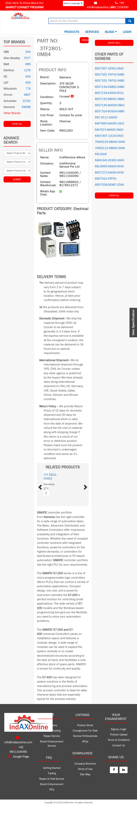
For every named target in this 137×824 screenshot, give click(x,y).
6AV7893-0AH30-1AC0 (109, 123)
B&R (6, 64)
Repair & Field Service (51, 778)
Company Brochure (85, 763)
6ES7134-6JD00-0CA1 (109, 93)
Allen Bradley (12, 58)
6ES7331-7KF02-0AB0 (109, 74)
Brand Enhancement (51, 784)
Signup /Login (118, 729)
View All (17, 123)
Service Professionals (85, 736)
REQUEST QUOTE (85, 40)
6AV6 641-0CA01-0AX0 (109, 160)
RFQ (51, 789)
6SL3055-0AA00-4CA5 (109, 166)
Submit (17, 179)
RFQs (85, 741)
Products (71, 32)
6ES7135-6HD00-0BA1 (110, 105)
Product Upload (118, 734)
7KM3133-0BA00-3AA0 (110, 142)
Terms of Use (85, 769)
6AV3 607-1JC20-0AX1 (109, 136)
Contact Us (118, 745)
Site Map (85, 774)
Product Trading (51, 730)
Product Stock (85, 725)
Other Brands (12, 113)
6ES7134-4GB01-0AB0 (109, 87)
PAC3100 (101, 154)
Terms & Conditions (119, 740)
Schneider (10, 101)
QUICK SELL (114, 42)
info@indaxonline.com (101, 7)
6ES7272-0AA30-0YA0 (109, 172)
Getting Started (51, 768)
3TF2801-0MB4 (50, 476)
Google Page (20, 756)
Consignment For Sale (85, 730)
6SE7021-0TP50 (105, 179)
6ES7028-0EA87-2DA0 (109, 185)
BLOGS (110, 32)
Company (52, 725)
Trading (52, 773)
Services (92, 32)
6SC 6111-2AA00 (106, 117)
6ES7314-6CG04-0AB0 (109, 111)
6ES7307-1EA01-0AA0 (109, 68)
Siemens (9, 107)
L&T (6, 82)
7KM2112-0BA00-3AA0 (110, 148)
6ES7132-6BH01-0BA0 (109, 99)
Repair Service (52, 736)
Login (127, 32)
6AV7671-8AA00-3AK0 (109, 130)
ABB (6, 52)
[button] (44, 486)
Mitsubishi (10, 89)
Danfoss (9, 70)
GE (5, 76)
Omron (8, 95)
